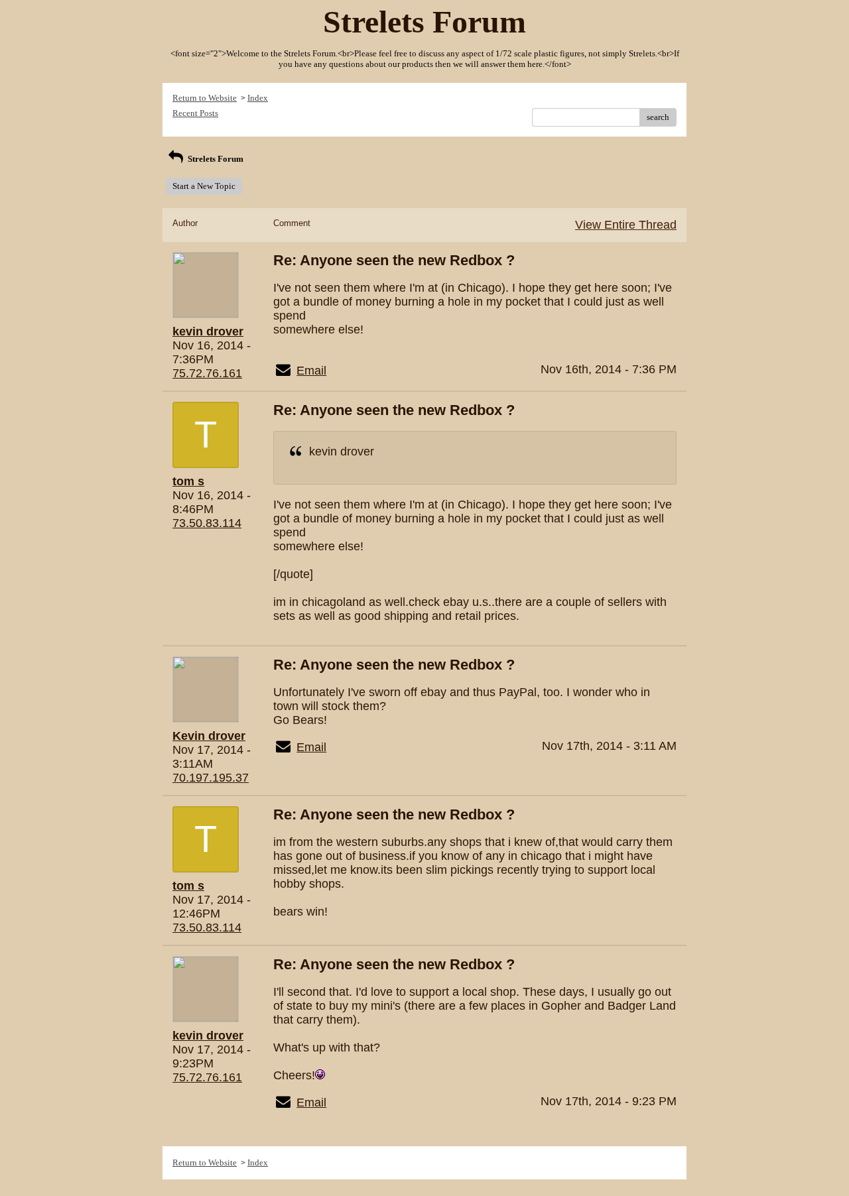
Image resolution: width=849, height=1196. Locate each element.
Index (257, 98)
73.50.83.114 (206, 523)
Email (311, 370)
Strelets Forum (214, 159)
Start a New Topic (203, 186)
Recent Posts (195, 113)
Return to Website (204, 98)
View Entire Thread (626, 224)
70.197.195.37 (210, 777)
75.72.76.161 (207, 373)
